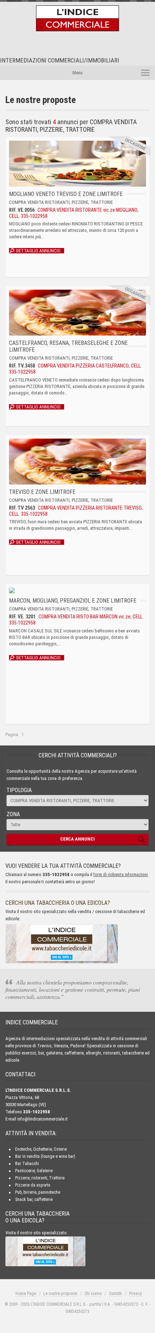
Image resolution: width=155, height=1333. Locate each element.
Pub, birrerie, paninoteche (37, 1192)
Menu (77, 72)
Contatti (115, 1293)
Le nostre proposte (60, 1293)
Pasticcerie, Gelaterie (34, 1170)
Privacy (135, 1293)
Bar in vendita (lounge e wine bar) (45, 1156)
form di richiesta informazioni (120, 874)
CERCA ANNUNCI (77, 839)
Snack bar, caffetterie (34, 1199)
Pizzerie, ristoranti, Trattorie (40, 1177)
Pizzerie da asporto (32, 1185)
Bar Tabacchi (27, 1163)
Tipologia (19, 790)
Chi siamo (93, 1293)
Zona (13, 814)
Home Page (25, 1293)
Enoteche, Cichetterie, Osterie (41, 1149)
